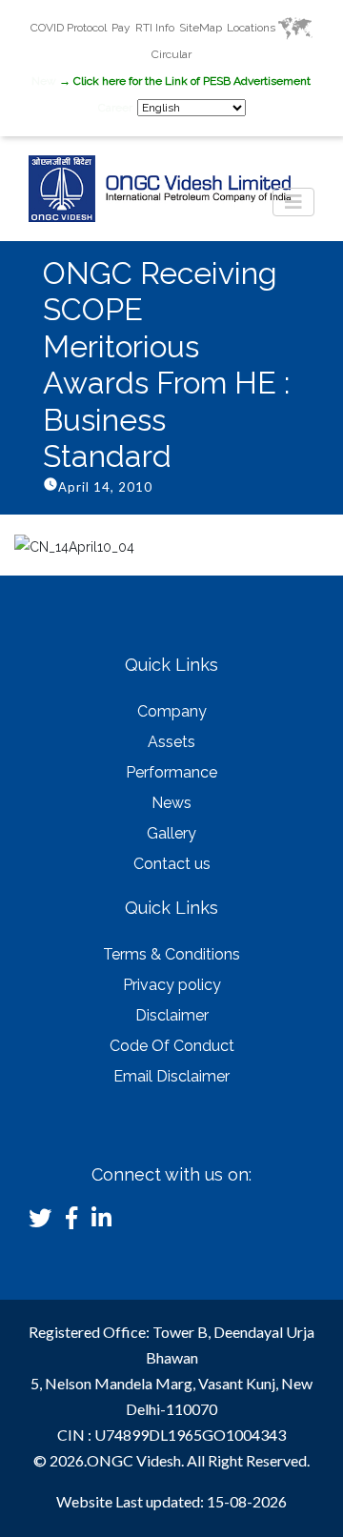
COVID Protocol (68, 27)
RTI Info (154, 27)
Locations (252, 27)
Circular (171, 54)
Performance (171, 772)
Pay (121, 27)
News (171, 803)
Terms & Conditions (171, 954)
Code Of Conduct (172, 1046)
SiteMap (200, 27)
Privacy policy (172, 985)
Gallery (171, 833)
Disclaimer (172, 1015)
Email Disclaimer (171, 1076)
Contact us (172, 864)
